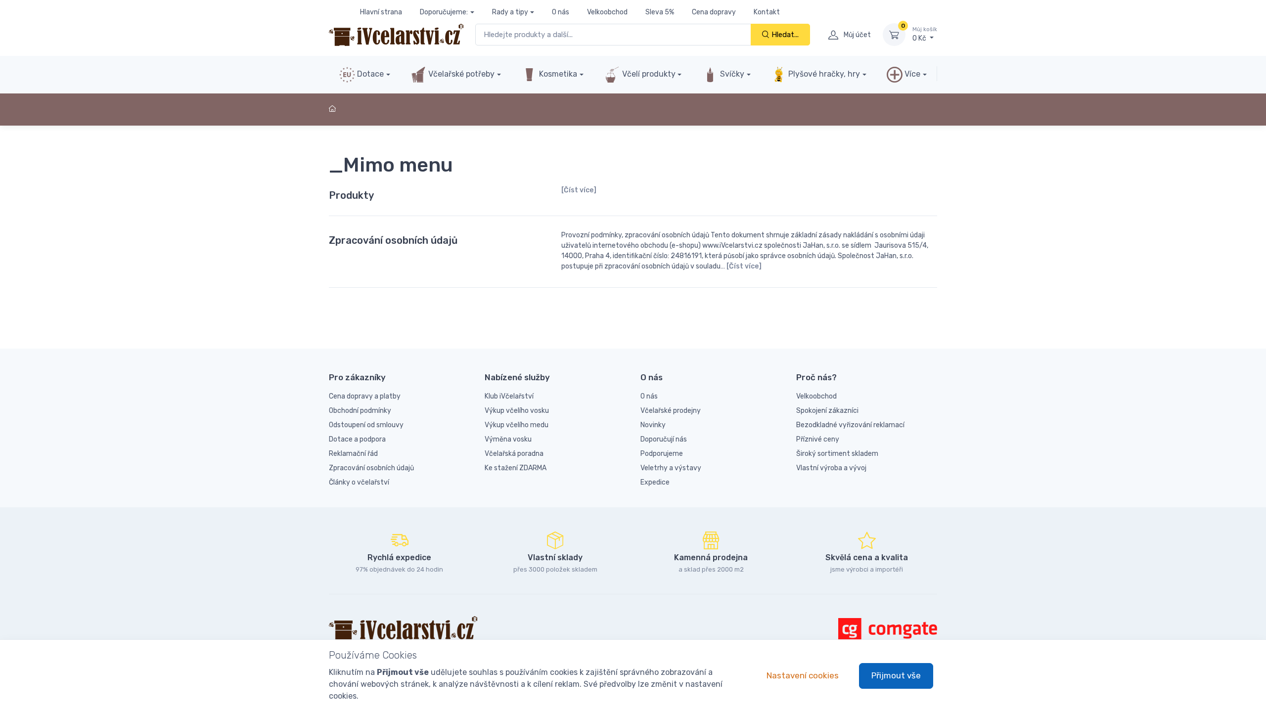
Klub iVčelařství (509, 396)
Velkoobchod (607, 12)
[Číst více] (578, 190)
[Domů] (334, 109)
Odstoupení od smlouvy (366, 425)
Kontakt (767, 12)
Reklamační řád (353, 453)
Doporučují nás (663, 439)
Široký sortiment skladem (837, 453)
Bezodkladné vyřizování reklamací (850, 425)
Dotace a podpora (357, 439)
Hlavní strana (381, 12)
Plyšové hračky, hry (824, 74)
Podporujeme (661, 453)
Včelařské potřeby (460, 74)
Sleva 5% (659, 12)
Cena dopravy (714, 12)
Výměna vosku (508, 439)
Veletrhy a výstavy (670, 468)
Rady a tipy (510, 12)
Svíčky (731, 74)
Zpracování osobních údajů (393, 240)
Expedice (655, 482)
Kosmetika (557, 74)
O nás (560, 12)
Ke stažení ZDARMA (515, 468)
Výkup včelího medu (516, 425)
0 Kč (924, 34)
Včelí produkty (648, 74)
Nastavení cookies (803, 675)
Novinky (653, 425)
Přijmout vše (896, 675)
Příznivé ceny (817, 439)
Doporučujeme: (444, 12)
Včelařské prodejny (670, 410)
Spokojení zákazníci (827, 410)
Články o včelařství (359, 482)
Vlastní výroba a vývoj (831, 468)
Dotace (369, 74)
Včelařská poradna (514, 453)
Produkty (351, 195)
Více (911, 74)
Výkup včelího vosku (517, 410)
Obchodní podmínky (360, 410)
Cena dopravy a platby (365, 396)
